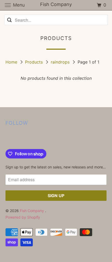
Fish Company (32, 210)
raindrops (61, 62)
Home (11, 62)
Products (34, 62)
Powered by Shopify (22, 217)
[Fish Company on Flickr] (6, 138)
